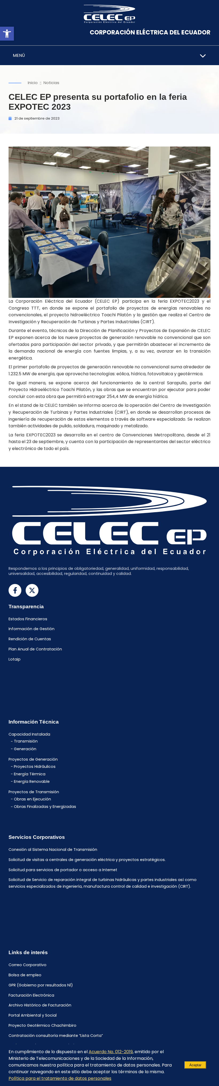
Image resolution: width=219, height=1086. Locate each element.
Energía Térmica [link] (29, 774)
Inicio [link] (33, 82)
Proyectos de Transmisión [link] (34, 792)
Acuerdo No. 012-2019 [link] (111, 1052)
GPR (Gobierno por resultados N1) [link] (41, 985)
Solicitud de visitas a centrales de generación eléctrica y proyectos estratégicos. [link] (87, 859)
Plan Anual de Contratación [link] (35, 649)
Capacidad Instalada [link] (29, 734)
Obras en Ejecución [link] (32, 799)
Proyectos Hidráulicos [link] (35, 766)
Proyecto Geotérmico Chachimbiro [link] (42, 1025)
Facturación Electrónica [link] (31, 995)
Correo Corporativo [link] (27, 965)
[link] (7, 34)
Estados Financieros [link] (28, 619)
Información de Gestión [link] (31, 629)
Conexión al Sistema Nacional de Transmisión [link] (53, 849)
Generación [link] (25, 749)
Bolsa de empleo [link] (25, 975)
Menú (19, 55)
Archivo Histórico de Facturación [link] (40, 1005)
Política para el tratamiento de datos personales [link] (60, 1078)
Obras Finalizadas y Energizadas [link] (45, 806)
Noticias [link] (51, 82)
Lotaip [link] (15, 659)
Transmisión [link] (26, 741)
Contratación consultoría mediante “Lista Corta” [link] (56, 1035)
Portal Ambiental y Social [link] (33, 1015)
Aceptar (195, 1065)
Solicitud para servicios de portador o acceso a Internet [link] (63, 869)
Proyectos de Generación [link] (33, 759)
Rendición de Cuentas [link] (30, 639)
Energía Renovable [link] (32, 781)
